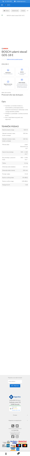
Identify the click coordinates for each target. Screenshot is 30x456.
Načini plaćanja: (22, 82)
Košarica (15, 452)
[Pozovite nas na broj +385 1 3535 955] (12, 426)
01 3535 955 (8, 1)
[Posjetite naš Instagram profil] (17, 436)
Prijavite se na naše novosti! (15, 377)
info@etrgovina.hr (21, 1)
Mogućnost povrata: (8, 84)
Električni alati (15, 10)
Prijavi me (15, 385)
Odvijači (23, 10)
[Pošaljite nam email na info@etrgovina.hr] (17, 426)
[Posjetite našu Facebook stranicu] (12, 436)
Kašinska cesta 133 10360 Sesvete (15, 403)
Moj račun (6, 453)
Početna (7, 10)
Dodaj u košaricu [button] (26, 218)
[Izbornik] (2, 5)
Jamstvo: (22, 72)
